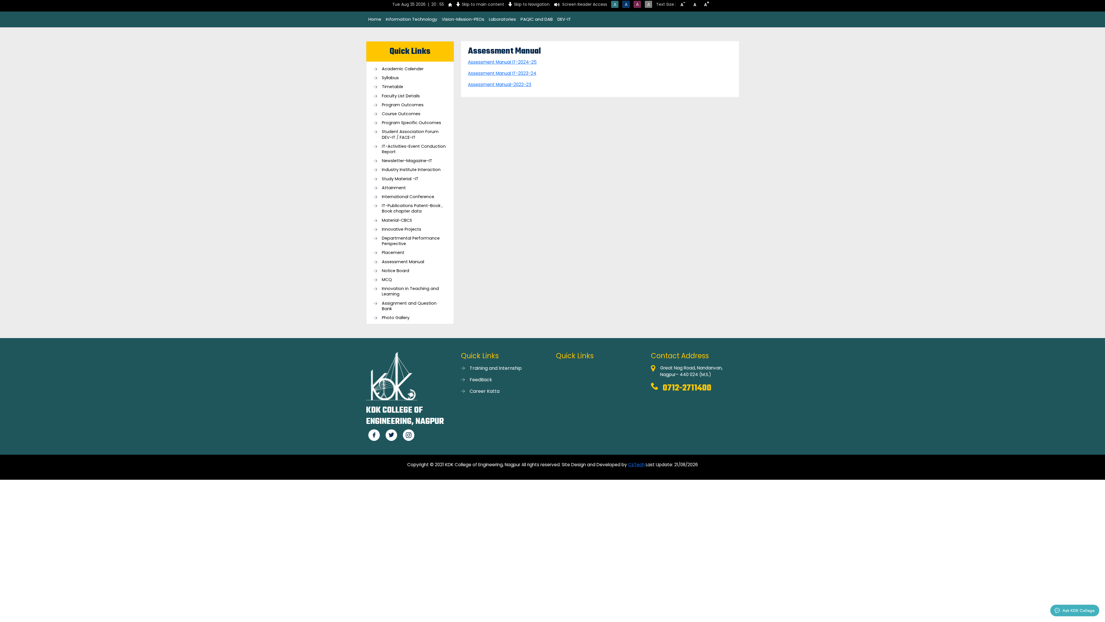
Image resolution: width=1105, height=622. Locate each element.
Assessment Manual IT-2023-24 (502, 73)
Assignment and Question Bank (409, 306)
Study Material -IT (400, 179)
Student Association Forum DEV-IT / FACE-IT (410, 134)
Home (374, 19)
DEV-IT (564, 19)
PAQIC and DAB (537, 19)
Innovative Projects (401, 229)
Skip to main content (483, 4)
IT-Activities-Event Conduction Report (414, 149)
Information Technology (411, 19)
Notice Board (395, 271)
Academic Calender (403, 69)
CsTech (636, 465)
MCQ (387, 279)
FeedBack (481, 379)
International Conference (408, 197)
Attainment (394, 188)
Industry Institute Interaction (411, 169)
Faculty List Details (401, 96)
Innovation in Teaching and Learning (410, 291)
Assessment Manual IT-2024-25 (502, 62)
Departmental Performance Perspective (411, 241)
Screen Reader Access (584, 4)
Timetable (392, 87)
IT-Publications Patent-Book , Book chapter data (412, 208)
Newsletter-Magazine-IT (407, 161)
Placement (393, 252)
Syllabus (390, 78)
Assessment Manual (403, 262)
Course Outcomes (401, 114)
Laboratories (502, 19)
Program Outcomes (403, 105)
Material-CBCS (397, 220)
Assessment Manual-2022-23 (499, 84)
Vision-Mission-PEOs (463, 19)
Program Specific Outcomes (411, 123)
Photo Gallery (395, 318)
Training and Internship (496, 368)
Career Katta (485, 391)
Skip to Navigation (532, 4)
